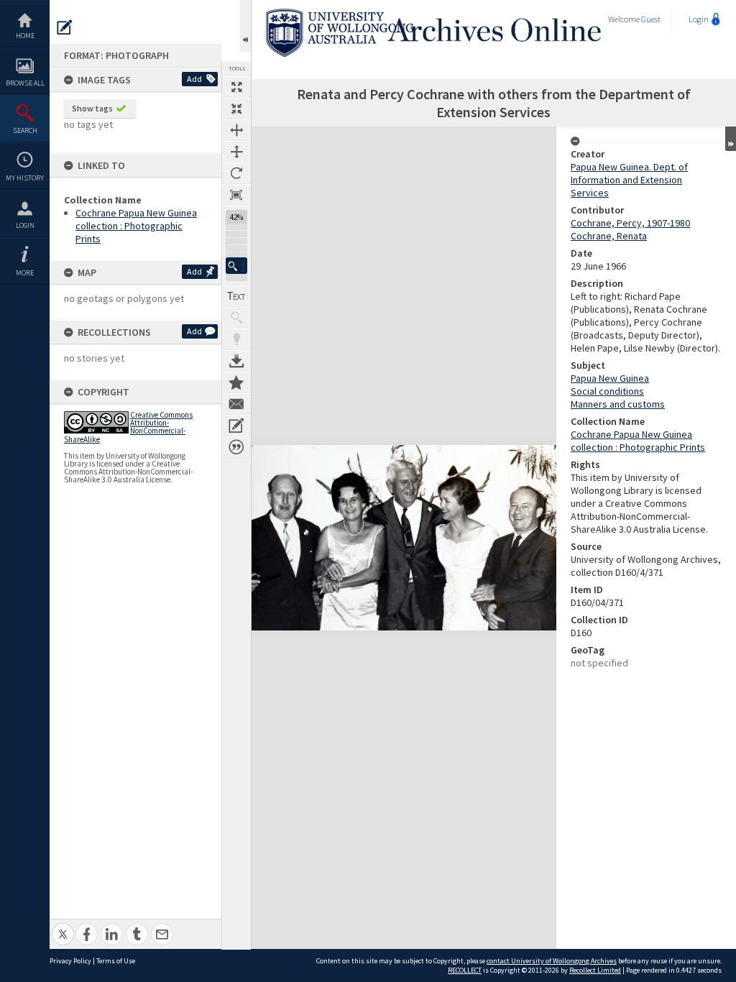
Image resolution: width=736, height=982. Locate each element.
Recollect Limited (595, 970)
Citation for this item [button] (236, 447)
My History (25, 178)
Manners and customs (618, 404)
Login (25, 225)
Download (236, 361)
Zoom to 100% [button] (236, 195)
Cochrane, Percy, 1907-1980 (630, 222)
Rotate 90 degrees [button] (236, 173)
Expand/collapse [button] (730, 139)
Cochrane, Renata (609, 235)
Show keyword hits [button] (236, 318)
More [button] (25, 272)
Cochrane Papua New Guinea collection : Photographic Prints (136, 225)
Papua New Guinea (610, 378)
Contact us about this (236, 404)
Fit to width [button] (236, 130)
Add (194, 78)
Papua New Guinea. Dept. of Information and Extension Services (629, 179)
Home (25, 35)
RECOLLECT (465, 970)
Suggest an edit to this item (65, 27)
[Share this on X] (63, 926)
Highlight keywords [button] (236, 339)
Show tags (92, 108)
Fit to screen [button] (236, 108)
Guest (651, 19)
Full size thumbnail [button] (236, 87)
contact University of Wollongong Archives (552, 960)
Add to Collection (236, 382)
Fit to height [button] (236, 151)
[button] (236, 265)
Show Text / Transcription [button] (236, 296)
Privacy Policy (70, 960)
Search (25, 130)
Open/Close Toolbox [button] (245, 26)
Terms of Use (115, 960)
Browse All (25, 83)
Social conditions (607, 391)
